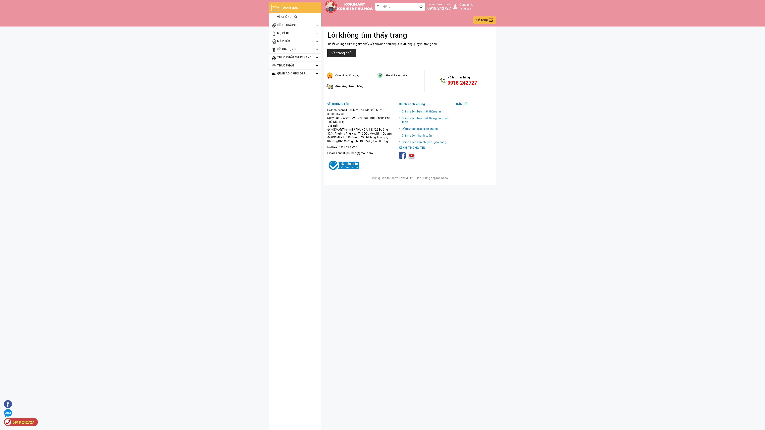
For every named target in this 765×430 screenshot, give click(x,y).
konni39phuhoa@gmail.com (354, 153)
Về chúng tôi (287, 17)
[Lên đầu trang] (758, 423)
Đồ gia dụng (286, 49)
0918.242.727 (348, 147)
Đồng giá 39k (287, 25)
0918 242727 (439, 8)
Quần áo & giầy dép (291, 73)
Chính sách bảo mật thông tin (421, 111)
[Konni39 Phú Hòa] (348, 6)
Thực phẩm (285, 65)
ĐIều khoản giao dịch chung (420, 128)
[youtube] (412, 155)
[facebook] (403, 155)
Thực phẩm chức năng (294, 57)
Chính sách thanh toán (417, 135)
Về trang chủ (341, 53)
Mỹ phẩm (283, 41)
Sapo (444, 178)
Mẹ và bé (283, 33)
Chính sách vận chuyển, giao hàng (424, 142)
